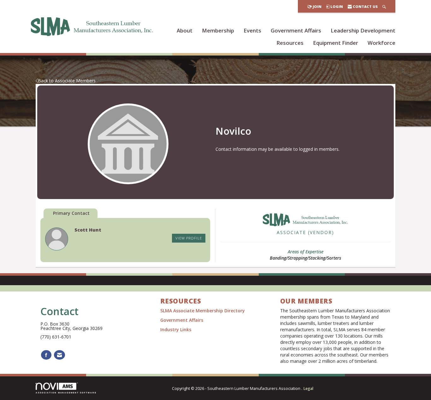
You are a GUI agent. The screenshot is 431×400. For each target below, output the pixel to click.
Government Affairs (296, 30)
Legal (308, 388)
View (188, 238)
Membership (218, 30)
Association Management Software (66, 392)
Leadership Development (363, 30)
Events (252, 30)
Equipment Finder (335, 42)
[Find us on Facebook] (46, 355)
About (184, 30)
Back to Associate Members (67, 81)
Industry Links (175, 329)
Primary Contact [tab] (71, 213)
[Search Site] (384, 6)
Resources (290, 42)
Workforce (381, 42)
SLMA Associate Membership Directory (203, 311)
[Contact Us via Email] (59, 355)
